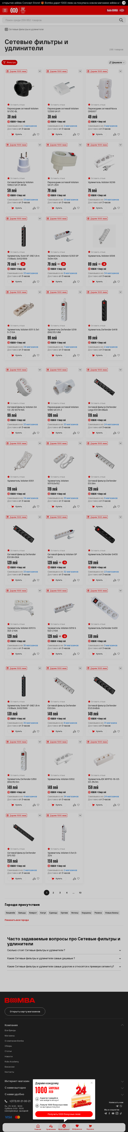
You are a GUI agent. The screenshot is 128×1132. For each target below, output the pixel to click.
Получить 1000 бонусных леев (64, 1114)
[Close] (92, 1083)
